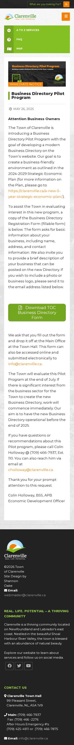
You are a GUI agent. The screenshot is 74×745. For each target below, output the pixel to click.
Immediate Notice (25, 84)
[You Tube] (28, 666)
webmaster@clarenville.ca (25, 595)
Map (19, 48)
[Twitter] (19, 666)
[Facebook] (9, 666)
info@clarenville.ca (25, 364)
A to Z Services (27, 30)
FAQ (19, 39)
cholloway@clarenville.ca (30, 470)
